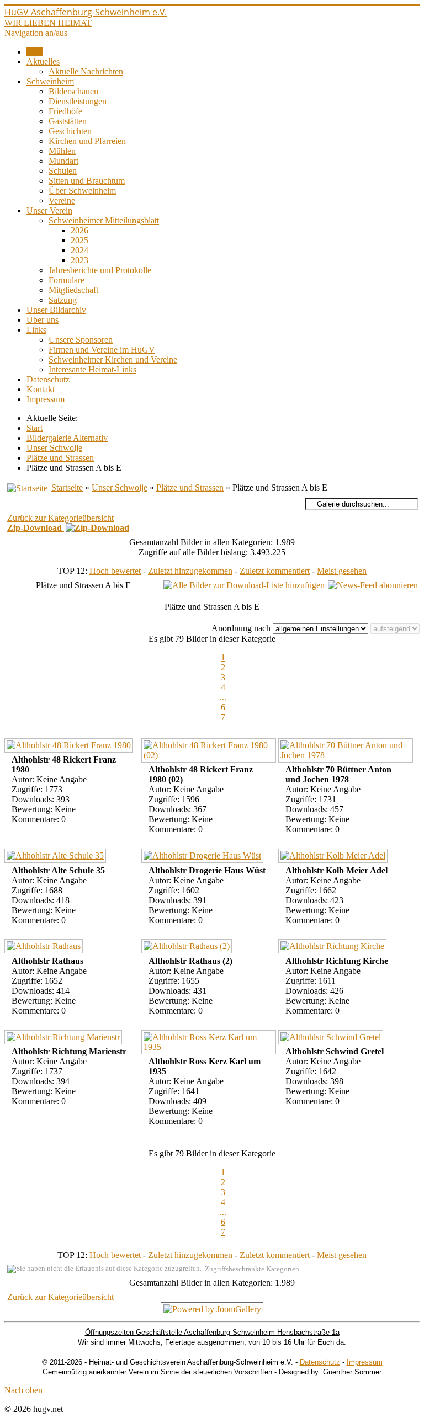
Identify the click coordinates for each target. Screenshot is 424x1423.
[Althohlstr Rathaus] (45, 947)
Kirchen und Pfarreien (87, 141)
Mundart (63, 161)
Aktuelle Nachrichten (86, 71)
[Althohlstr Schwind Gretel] (332, 1038)
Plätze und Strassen (190, 487)
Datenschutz (48, 379)
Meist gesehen (342, 570)
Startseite (67, 487)
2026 (79, 230)
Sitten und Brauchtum (87, 180)
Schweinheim (50, 81)
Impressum (45, 399)
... (223, 697)
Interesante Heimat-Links (92, 369)
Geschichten (70, 131)
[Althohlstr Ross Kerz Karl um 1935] (209, 1043)
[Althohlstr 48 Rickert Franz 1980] (70, 746)
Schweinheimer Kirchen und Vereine (113, 359)
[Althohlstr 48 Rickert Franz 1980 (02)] (209, 751)
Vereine (62, 200)
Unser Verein (49, 210)
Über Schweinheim (82, 190)
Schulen (63, 170)
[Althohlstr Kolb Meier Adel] (334, 857)
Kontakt (40, 389)
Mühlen (62, 151)
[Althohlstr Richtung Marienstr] (64, 1038)
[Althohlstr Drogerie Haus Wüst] (203, 857)
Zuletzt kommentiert (275, 570)
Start (34, 51)
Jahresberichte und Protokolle (100, 270)
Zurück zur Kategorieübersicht (60, 518)
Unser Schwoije (119, 487)
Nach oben (23, 1390)
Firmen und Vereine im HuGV (102, 349)
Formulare (66, 280)
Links (36, 329)
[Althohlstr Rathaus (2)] (188, 947)
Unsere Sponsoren (81, 339)
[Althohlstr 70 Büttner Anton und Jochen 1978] (346, 751)
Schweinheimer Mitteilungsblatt (104, 220)
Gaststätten (68, 121)
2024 (79, 250)
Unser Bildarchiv (56, 310)
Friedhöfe (65, 111)
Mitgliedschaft (73, 290)
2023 (79, 260)
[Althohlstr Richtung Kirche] (333, 947)
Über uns (42, 319)
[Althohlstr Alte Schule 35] (56, 857)
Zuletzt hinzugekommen (190, 570)
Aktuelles (43, 61)
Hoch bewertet (115, 570)
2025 (79, 240)
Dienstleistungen (78, 101)
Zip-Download (35, 527)
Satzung (63, 300)
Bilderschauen (73, 91)
